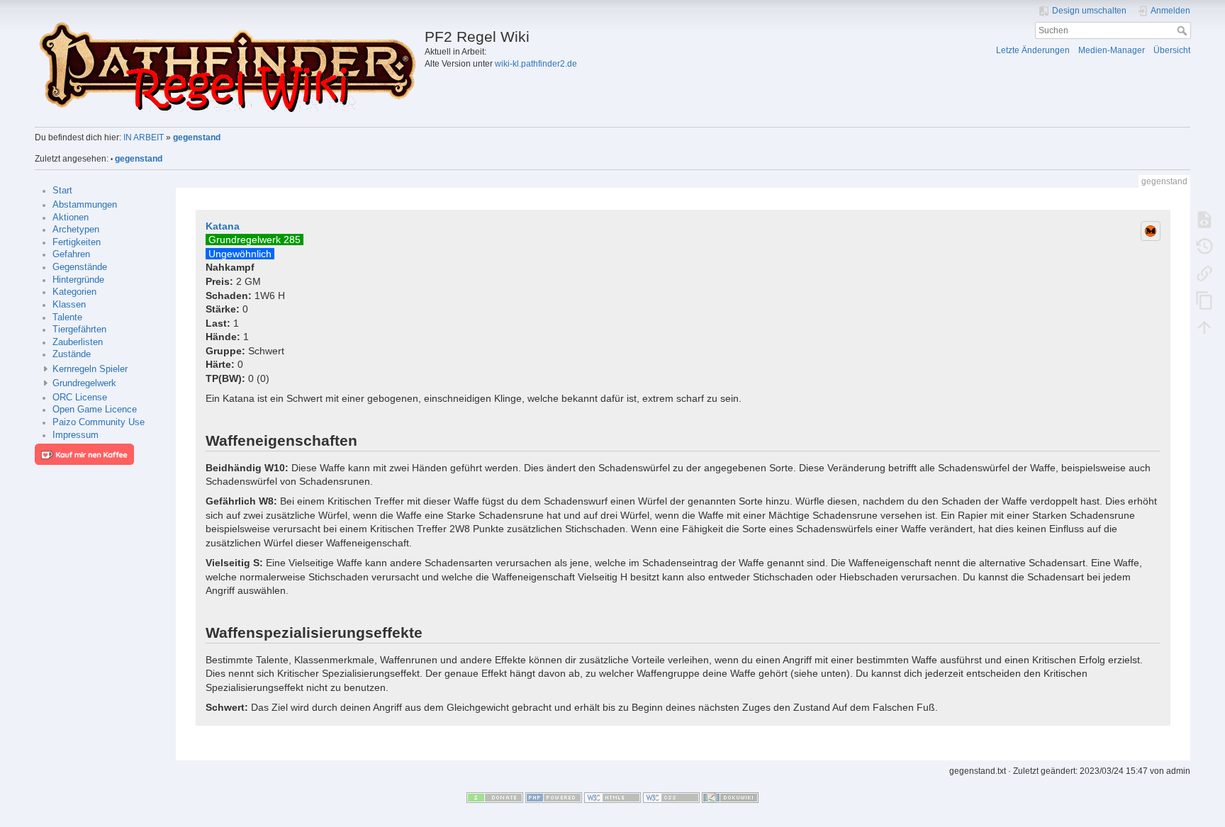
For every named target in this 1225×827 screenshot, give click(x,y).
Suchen (1183, 30)
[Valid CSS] (671, 797)
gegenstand (196, 137)
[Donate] (494, 797)
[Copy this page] (1204, 299)
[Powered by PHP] (553, 797)
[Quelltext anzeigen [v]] (1204, 219)
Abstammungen (84, 205)
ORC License (79, 398)
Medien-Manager (1111, 50)
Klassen (69, 305)
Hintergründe (78, 280)
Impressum (75, 435)
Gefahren (71, 254)
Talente (67, 317)
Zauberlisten (77, 342)
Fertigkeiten (76, 242)
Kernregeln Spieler (90, 369)
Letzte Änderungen (1033, 50)
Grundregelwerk (84, 383)
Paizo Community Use (98, 422)
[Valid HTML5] (612, 797)
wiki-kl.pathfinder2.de (536, 64)
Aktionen (70, 218)
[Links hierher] (1204, 272)
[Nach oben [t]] (1204, 326)
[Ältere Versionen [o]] (1204, 245)
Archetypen (75, 230)
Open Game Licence (94, 410)
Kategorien (74, 292)
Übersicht (1171, 50)
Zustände (71, 354)
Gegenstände (79, 267)
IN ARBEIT (143, 137)
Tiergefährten (79, 329)
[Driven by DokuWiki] (730, 797)
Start (62, 191)
